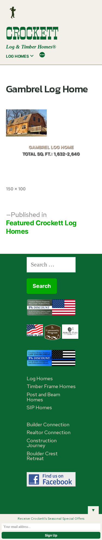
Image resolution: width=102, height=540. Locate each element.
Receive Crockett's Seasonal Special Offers (51, 518)
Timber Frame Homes (51, 386)
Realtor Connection (48, 432)
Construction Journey (42, 443)
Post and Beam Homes (43, 397)
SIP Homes (39, 407)
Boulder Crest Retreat (42, 456)
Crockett (32, 33)
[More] (42, 55)
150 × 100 (16, 188)
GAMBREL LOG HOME (51, 147)
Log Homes (17, 56)
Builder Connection (48, 424)
